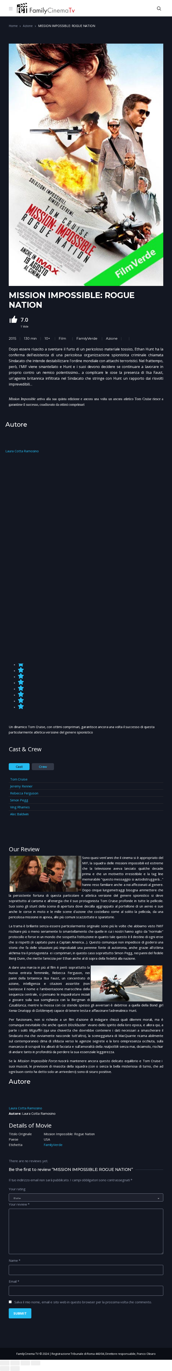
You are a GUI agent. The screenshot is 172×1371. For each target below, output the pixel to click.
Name (14, 1260)
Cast (19, 767)
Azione (27, 26)
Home (13, 26)
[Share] (15, 1362)
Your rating (17, 1189)
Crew (43, 767)
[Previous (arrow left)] (4, 1368)
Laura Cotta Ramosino (22, 451)
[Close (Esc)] (4, 1362)
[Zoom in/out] (35, 1362)
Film (62, 338)
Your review (19, 1204)
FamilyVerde (86, 338)
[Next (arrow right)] (15, 1368)
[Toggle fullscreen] (25, 1362)
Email (14, 1281)
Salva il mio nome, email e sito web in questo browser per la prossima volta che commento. (83, 1302)
